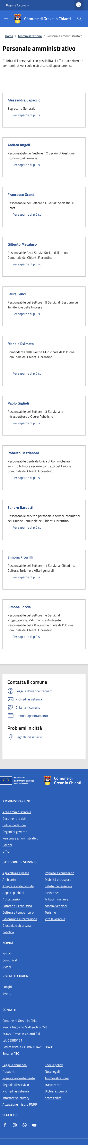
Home (9, 35)
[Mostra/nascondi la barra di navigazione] (6, 18)
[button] (18, 5)
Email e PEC (10, 1053)
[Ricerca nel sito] (79, 18)
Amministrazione (30, 35)
